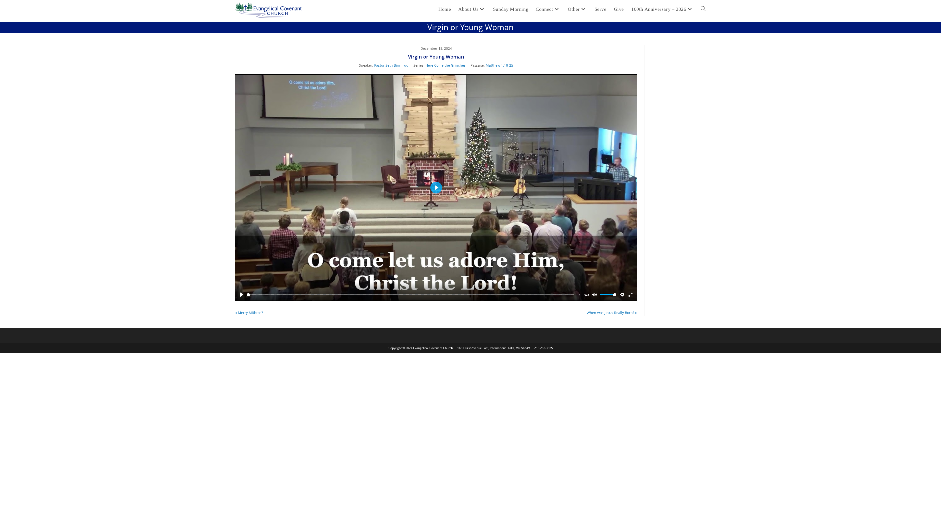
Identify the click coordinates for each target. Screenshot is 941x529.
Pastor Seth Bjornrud (391, 65)
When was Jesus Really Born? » (612, 312)
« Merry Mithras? (249, 312)
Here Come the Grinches (445, 65)
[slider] (410, 294)
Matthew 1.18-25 (499, 65)
